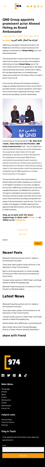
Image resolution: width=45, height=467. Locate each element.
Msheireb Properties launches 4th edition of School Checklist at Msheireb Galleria (22, 287)
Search (5, 239)
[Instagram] (35, 6)
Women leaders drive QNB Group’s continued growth (22, 323)
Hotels (3, 402)
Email (4, 445)
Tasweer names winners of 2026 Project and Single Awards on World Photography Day (22, 281)
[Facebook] (28, 6)
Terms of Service (7, 422)
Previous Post (22, 230)
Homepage (5, 389)
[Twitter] (31, 6)
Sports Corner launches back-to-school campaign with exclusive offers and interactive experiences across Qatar (21, 273)
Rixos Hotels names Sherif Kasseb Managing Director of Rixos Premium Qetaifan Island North (21, 328)
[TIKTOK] (25, 375)
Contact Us (5, 408)
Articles (4, 391)
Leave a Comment (9, 36)
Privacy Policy (6, 419)
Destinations (6, 405)
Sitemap (4, 425)
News (3, 394)
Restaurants (6, 400)
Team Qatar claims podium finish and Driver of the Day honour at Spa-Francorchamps (21, 265)
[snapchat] (38, 6)
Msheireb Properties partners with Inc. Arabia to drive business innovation (20, 259)
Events (4, 397)
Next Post (23, 234)
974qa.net (33, 217)
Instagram (20, 220)
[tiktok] (42, 6)
